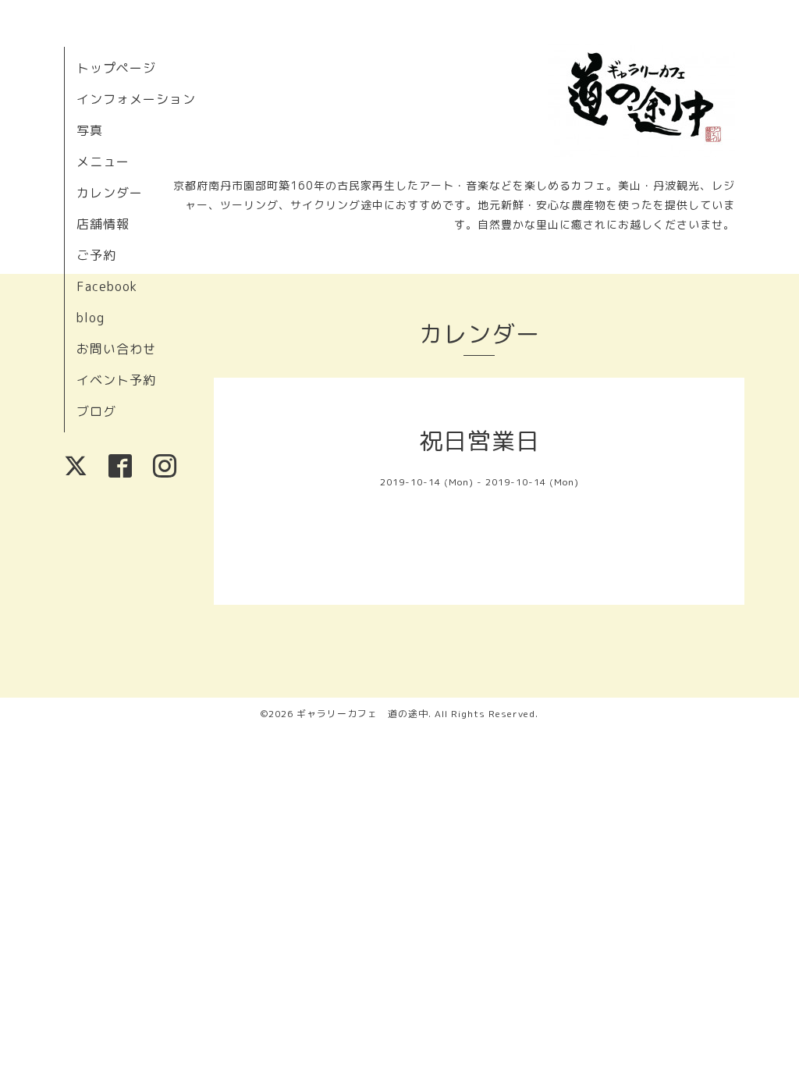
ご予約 (96, 255)
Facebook (106, 286)
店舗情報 (103, 224)
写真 (89, 130)
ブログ (96, 411)
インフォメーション (136, 99)
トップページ (116, 67)
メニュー (103, 161)
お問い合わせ (116, 348)
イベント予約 (116, 380)
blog (90, 317)
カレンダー (109, 192)
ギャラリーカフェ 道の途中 (362, 713)
